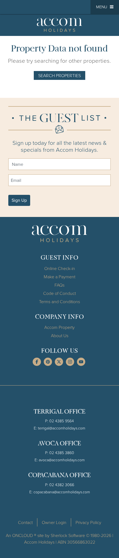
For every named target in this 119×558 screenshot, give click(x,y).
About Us (59, 335)
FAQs (59, 285)
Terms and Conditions (59, 301)
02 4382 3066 (61, 484)
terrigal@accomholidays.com (61, 428)
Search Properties (59, 75)
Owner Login (54, 522)
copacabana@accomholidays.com (61, 491)
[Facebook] (37, 362)
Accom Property (59, 327)
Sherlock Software (68, 535)
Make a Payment (59, 277)
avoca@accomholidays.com (62, 459)
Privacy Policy (88, 522)
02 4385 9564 (61, 420)
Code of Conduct (59, 293)
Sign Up (19, 200)
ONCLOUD (22, 535)
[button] (104, 7)
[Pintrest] (48, 362)
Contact (25, 522)
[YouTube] (81, 362)
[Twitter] (59, 362)
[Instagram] (70, 362)
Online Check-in (59, 268)
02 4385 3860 (61, 452)
